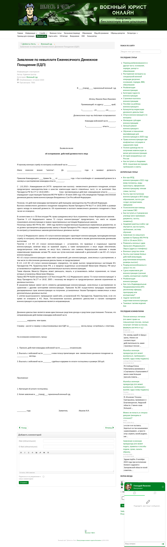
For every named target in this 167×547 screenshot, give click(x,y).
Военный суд (32, 77)
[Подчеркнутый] (29, 452)
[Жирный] (21, 452)
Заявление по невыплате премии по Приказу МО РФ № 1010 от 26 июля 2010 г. (135, 237)
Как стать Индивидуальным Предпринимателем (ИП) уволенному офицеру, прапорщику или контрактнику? (134, 289)
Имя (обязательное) (27, 441)
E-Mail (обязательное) (28, 447)
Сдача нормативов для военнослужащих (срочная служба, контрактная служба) (135, 273)
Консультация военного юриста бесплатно (89, 540)
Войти (124, 505)
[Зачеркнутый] (32, 452)
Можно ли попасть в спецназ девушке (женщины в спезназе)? (135, 415)
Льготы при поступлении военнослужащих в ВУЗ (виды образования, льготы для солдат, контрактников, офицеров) (136, 199)
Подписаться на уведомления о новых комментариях (30, 478)
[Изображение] (36, 452)
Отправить (23, 482)
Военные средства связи (133, 251)
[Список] (48, 452)
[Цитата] (44, 452)
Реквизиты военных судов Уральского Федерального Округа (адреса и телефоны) (135, 246)
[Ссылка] (40, 452)
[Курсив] (25, 452)
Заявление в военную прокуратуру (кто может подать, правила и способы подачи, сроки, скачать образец (134, 446)
